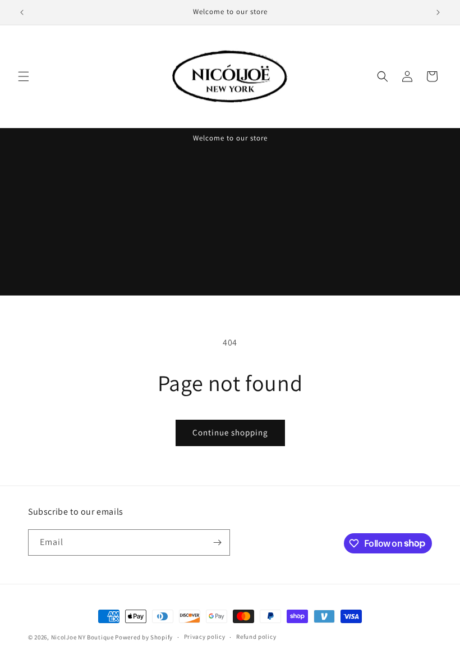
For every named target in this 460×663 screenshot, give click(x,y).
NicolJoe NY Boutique (82, 637)
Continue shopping (230, 432)
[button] (23, 76)
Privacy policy (205, 637)
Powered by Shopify (144, 637)
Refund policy (256, 637)
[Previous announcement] (22, 12)
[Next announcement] (438, 12)
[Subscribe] (217, 542)
